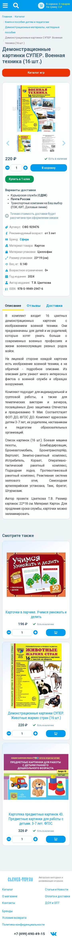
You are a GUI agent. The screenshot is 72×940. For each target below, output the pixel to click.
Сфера (24, 239)
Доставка (54, 306)
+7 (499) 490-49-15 (29, 934)
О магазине (9, 896)
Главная (7, 16)
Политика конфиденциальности (23, 924)
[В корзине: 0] (48, 167)
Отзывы (34, 306)
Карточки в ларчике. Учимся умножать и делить (36, 614)
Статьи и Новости (56, 889)
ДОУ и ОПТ (52, 903)
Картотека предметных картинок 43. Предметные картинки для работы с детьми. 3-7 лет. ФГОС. (36, 819)
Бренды (7, 911)
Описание (13, 306)
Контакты (8, 903)
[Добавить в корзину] (55, 632)
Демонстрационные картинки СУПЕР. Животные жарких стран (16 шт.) (36, 715)
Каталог (20, 16)
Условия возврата (14, 917)
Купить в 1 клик (19, 179)
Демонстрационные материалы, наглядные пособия (32, 30)
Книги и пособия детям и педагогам (27, 21)
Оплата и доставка (57, 896)
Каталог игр (36, 72)
